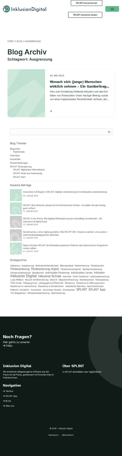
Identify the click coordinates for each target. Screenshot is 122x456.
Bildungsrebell (66, 265)
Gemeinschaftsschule (20, 272)
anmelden (78, 371)
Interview (67, 276)
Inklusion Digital (23, 276)
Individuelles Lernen (81, 272)
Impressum (53, 435)
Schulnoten (36, 289)
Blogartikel (15, 148)
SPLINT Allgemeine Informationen (29, 169)
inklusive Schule (49, 276)
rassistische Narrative (75, 286)
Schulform (24, 289)
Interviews (15, 155)
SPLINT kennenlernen (86, 3)
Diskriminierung (82, 265)
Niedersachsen (87, 279)
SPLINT (81, 289)
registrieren (95, 371)
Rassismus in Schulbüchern (51, 286)
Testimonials (19, 151)
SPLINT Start (19, 177)
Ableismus (15, 265)
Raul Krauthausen (95, 286)
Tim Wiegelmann (18, 293)
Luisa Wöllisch (17, 279)
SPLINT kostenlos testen (85, 15)
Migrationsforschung (68, 279)
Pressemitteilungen (19, 163)
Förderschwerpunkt (71, 269)
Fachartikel (15, 159)
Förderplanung (20, 268)
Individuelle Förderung (57, 272)
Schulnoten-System (52, 289)
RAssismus (70, 283)
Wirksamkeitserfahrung (38, 293)
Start (10, 41)
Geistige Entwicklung (92, 269)
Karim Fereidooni (80, 276)
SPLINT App (97, 289)
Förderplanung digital (45, 269)
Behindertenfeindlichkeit (47, 265)
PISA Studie (16, 283)
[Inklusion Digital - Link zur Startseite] (24, 8)
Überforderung (58, 293)
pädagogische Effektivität (51, 283)
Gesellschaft (38, 272)
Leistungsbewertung (99, 276)
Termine (9, 391)
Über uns (10, 406)
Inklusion (99, 272)
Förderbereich (97, 265)
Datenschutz (67, 435)
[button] (112, 9)
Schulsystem (69, 289)
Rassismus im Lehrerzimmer (23, 286)
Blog (19, 41)
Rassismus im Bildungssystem (90, 283)
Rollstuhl (14, 289)
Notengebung (102, 279)
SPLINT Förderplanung (21, 166)
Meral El (53, 279)
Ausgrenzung (27, 265)
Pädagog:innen (30, 283)
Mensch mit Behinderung (36, 279)
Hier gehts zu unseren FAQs (16, 344)
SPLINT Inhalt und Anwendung (27, 173)
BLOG (8, 401)
